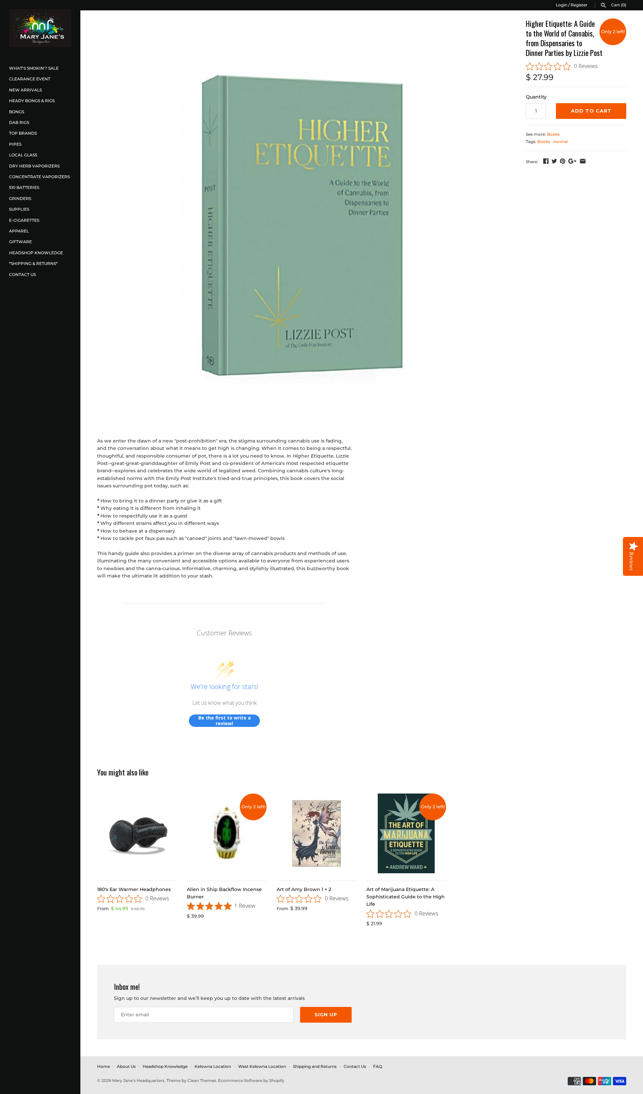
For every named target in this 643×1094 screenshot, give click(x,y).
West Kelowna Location (262, 1066)
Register (579, 4)
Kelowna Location (213, 1066)
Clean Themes (202, 1080)
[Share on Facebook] (546, 161)
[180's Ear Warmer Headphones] (137, 833)
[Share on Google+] (572, 161)
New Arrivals (25, 89)
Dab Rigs (19, 122)
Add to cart (591, 111)
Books (553, 134)
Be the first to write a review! (224, 720)
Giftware (20, 241)
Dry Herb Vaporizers (34, 165)
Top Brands (23, 133)
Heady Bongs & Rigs (32, 100)
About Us (126, 1066)
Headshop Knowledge (36, 252)
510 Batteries (24, 187)
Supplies (19, 209)
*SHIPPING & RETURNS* (33, 263)
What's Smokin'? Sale (34, 68)
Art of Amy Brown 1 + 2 (304, 889)
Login (561, 4)
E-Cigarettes (24, 220)
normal (560, 141)
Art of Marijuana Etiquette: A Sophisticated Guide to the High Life (405, 896)
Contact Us (22, 274)
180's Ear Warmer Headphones (134, 889)
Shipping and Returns (315, 1066)
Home (103, 1066)
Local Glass (23, 154)
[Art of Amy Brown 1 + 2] (316, 833)
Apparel (19, 230)
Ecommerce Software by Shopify (251, 1080)
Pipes (15, 144)
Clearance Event (29, 78)
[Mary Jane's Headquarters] (40, 28)
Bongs (16, 111)
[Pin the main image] (562, 161)
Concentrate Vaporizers (39, 176)
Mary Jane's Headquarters (138, 1080)
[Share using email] (582, 161)
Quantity (536, 97)
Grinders (20, 198)
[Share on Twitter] (554, 161)
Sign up (325, 1015)
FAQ (377, 1066)
